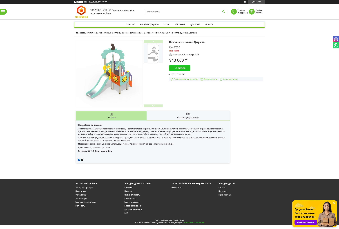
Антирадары (81, 198)
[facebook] (79, 160)
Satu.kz (181, 220)
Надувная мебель (132, 195)
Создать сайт (94, 2)
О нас (166, 24)
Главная (130, 24)
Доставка (195, 24)
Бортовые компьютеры (85, 202)
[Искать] (223, 11)
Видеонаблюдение (132, 206)
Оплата (209, 24)
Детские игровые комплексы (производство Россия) (119, 33)
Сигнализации (81, 195)
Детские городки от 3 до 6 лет (157, 33)
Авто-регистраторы (84, 188)
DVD (126, 213)
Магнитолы (80, 206)
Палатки (128, 191)
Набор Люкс (176, 188)
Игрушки (222, 191)
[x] (82, 160)
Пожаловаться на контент (194, 223)
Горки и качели (224, 195)
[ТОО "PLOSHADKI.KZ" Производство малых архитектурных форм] (81, 11)
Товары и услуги (148, 24)
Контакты (180, 24)
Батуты (221, 188)
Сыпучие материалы (133, 209)
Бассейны (128, 188)
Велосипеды (129, 198)
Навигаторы (80, 191)
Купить (182, 68)
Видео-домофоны (132, 202)
